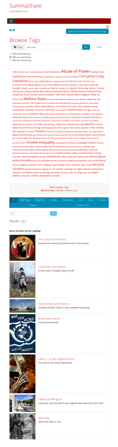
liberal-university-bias (69, 149)
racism (15, 164)
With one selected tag (21, 57)
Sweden (50, 94)
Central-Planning (34, 76)
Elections (73, 81)
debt (42, 113)
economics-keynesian (41, 120)
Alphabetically (47, 190)
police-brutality (22, 160)
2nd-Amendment (52, 71)
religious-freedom (28, 164)
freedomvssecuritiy (73, 131)
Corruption (87, 76)
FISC (88, 81)
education (94, 120)
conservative (60, 110)
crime (24, 114)
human (15, 143)
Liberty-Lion (63, 88)
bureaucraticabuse (79, 103)
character (29, 106)
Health (92, 85)
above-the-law (52, 99)
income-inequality (40, 142)
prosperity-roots (84, 160)
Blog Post (40, 199)
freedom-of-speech (55, 131)
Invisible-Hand (19, 88)
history (36, 138)
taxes (36, 172)
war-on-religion (90, 172)
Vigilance (86, 94)
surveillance (27, 172)
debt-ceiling (50, 114)
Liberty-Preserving (78, 88)
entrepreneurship (75, 124)
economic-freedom (81, 117)
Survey (102, 199)
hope (89, 138)
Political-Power (94, 91)
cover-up (96, 110)
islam (21, 146)
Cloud (69, 190)
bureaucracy (65, 102)
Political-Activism (78, 91)
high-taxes (28, 138)
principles (45, 160)
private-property (66, 160)
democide (17, 117)
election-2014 (32, 124)
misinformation (63, 152)
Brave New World (49, 318)
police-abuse (97, 156)
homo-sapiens (80, 138)
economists (74, 120)
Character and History (52, 266)
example (99, 124)
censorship (94, 103)
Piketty (65, 91)
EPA (67, 81)
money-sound (78, 152)
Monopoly (57, 91)
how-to (96, 138)
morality (16, 156)
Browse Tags (24, 40)
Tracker (33, 205)
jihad (27, 146)
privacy (54, 160)
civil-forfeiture (61, 106)
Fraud (44, 85)
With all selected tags (21, 53)
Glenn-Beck (84, 85)
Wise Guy (43, 418)
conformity (49, 109)
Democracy (33, 81)
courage (87, 109)
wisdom (56, 175)
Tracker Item (83, 205)
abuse (62, 99)
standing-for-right (73, 168)
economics (96, 117)
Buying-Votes (97, 71)
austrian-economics (21, 103)
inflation (92, 142)
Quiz (90, 199)
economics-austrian (21, 120)
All (13, 199)
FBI (84, 81)
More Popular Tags (59, 187)
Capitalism (19, 76)
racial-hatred (99, 160)
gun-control (17, 138)
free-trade (29, 131)
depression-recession (32, 117)
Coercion (59, 76)
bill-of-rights (36, 103)
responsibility (57, 164)
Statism (42, 94)
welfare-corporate (21, 175)
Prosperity (17, 94)
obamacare (53, 156)
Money (48, 91)
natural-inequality (29, 156)
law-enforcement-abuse (37, 149)
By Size (60, 190)
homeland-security (64, 138)
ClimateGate (48, 76)
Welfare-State (35, 98)
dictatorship (48, 117)
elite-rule (43, 124)
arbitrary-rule (94, 99)
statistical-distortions (92, 168)
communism (18, 109)
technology (44, 172)
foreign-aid (39, 127)
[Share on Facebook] (10, 30)
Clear (99, 46)
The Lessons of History (52, 239)
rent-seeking (44, 164)
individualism (61, 143)
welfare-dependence (41, 175)
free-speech (18, 131)
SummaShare (25, 5)
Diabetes (56, 81)
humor (22, 143)
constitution (74, 109)
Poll (80, 199)
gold (30, 135)
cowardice (16, 114)
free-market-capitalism (80, 127)
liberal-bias (54, 149)
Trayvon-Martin (73, 94)
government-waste (88, 134)
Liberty (54, 88)
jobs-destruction (51, 146)
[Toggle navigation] (11, 21)
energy (51, 124)
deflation (86, 114)
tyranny (64, 172)
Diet (63, 81)
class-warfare (84, 106)
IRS (97, 85)
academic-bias (72, 99)
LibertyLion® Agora (50, 399)
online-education (69, 156)
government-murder (69, 135)
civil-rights (72, 106)
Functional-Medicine (69, 85)
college (95, 106)
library (36, 153)
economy (85, 120)
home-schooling (48, 138)
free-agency (63, 127)
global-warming (20, 134)
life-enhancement (48, 153)
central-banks (18, 106)
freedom (40, 131)
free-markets (97, 127)
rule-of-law (86, 164)
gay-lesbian (98, 131)
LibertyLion (17, 91)
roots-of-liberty (72, 164)
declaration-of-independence (69, 114)
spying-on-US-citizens (52, 168)
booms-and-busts (50, 103)
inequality (83, 142)
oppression (83, 156)
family (15, 127)
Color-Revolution (71, 76)
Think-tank (60, 94)
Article (54, 199)
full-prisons (87, 131)
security (98, 164)
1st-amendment (36, 72)
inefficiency (73, 143)
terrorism (55, 172)
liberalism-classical (88, 149)
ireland (15, 146)
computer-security (34, 109)
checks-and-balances (44, 106)
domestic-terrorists (62, 117)
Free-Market (53, 84)
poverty (36, 160)
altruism (83, 99)
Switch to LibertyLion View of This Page (87, 31)
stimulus (16, 172)
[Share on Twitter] (14, 30)
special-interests (32, 168)
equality (89, 124)
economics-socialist (60, 120)
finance (30, 127)
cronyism (33, 113)
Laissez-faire (33, 88)
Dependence (45, 81)
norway (42, 156)
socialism (18, 169)
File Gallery (68, 199)
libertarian (16, 153)
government (53, 135)
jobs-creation (36, 146)
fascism (22, 127)
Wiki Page (25, 199)
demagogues (97, 114)
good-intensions (40, 135)
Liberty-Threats (96, 88)
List (76, 190)
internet (100, 143)
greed (102, 134)
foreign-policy (51, 127)
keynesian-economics (70, 146)
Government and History (53, 303)
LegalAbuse (44, 88)
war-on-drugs (76, 172)
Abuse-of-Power (75, 71)
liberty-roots (27, 153)
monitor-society (93, 152)
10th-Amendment (20, 72)
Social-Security (31, 94)
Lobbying (28, 91)
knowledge (86, 146)
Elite (80, 81)
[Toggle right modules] (107, 27)
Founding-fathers (32, 84)
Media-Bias (38, 91)
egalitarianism (18, 124)
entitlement (61, 124)
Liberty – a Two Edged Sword (56, 359)
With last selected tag (21, 60)
